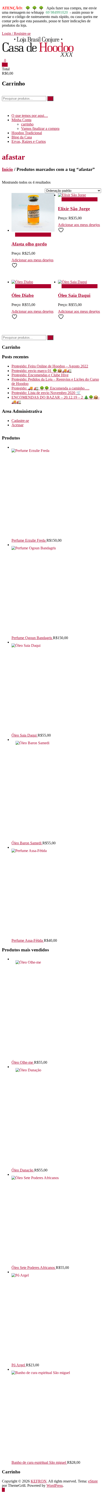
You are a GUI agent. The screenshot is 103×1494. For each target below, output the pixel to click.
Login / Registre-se (16, 33)
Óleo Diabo (22, 295)
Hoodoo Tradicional (26, 133)
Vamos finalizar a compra (40, 128)
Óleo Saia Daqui (74, 295)
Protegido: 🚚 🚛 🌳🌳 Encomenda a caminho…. (50, 388)
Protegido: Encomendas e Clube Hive (40, 375)
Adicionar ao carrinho (31, 235)
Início (7, 169)
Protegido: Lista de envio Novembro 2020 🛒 (46, 393)
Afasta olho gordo (29, 243)
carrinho (27, 124)
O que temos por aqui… (29, 116)
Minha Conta (21, 120)
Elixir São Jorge (74, 208)
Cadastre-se (20, 421)
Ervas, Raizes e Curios (28, 141)
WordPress (54, 1485)
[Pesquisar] (50, 98)
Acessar (17, 425)
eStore (93, 1481)
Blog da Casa (21, 137)
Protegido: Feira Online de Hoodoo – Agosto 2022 (49, 366)
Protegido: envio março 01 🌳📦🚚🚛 (41, 371)
